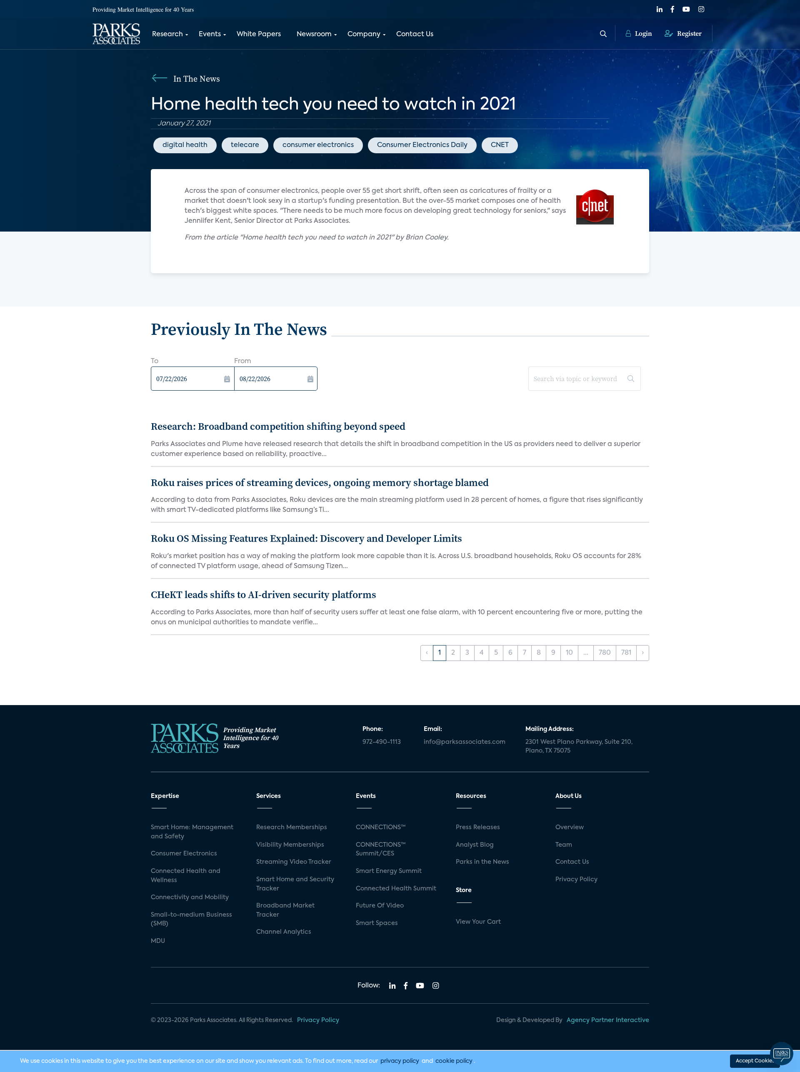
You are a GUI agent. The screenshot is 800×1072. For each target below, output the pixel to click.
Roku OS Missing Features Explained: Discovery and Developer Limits (306, 538)
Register (688, 33)
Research (167, 34)
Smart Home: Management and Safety (192, 832)
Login (642, 33)
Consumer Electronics (184, 854)
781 (626, 653)
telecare (245, 145)
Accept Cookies (755, 1061)
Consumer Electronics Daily (422, 145)
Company (364, 34)
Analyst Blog (475, 845)
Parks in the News (482, 862)
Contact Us (414, 34)
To (154, 361)
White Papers (259, 34)
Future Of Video (380, 906)
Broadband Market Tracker (285, 910)
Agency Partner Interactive (608, 1020)
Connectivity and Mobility (190, 897)
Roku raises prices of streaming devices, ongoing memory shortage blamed (320, 482)
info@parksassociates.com (464, 742)
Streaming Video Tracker (293, 862)
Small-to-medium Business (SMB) (191, 919)
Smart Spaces (377, 923)
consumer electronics (318, 145)
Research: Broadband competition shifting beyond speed (278, 426)
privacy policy (399, 1061)
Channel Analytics (283, 932)
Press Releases (478, 827)
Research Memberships (291, 827)
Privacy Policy (576, 880)
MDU (158, 941)
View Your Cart (478, 922)
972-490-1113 (381, 742)
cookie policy (454, 1061)
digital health (185, 145)
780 (605, 653)
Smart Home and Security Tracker (295, 884)
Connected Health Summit (396, 889)
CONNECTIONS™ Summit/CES (381, 849)
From (242, 361)
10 (569, 653)
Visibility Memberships (290, 845)
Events (210, 34)
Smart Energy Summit (389, 871)
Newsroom (314, 34)
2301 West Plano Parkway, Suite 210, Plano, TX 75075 (578, 746)
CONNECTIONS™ (381, 827)
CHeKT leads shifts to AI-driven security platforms (263, 594)
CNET (500, 145)
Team (563, 845)
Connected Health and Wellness (185, 875)
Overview (569, 827)
